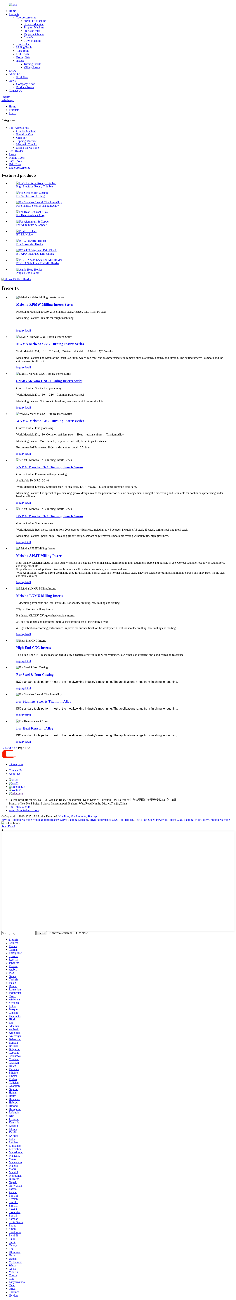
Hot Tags (63, 816)
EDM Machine (32, 40)
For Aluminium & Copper (31, 224)
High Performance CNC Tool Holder (111, 819)
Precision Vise (32, 30)
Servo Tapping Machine (74, 819)
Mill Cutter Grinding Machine (212, 819)
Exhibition (22, 77)
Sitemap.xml (16, 764)
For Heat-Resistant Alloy (30, 215)
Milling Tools (24, 47)
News (12, 80)
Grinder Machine (34, 24)
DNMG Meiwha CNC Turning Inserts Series (49, 516)
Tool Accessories (26, 17)
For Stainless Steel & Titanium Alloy (37, 205)
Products (14, 14)
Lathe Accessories (19, 167)
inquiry (20, 330)
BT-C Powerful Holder (29, 244)
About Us (14, 74)
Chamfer (29, 37)
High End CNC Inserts (33, 648)
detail (28, 330)
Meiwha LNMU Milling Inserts (39, 596)
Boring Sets (23, 57)
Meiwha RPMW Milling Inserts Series (44, 304)
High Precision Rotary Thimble (34, 186)
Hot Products (78, 816)
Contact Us (15, 90)
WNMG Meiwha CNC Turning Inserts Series (50, 421)
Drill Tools (22, 54)
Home (12, 10)
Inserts (20, 60)
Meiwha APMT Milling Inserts (39, 556)
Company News (25, 84)
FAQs (12, 70)
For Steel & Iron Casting (30, 196)
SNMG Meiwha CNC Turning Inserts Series (49, 381)
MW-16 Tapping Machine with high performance (30, 819)
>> (15, 747)
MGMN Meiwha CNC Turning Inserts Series (50, 344)
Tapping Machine (34, 27)
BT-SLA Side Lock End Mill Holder (37, 263)
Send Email (8, 826)
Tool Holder (23, 44)
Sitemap (92, 816)
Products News (25, 87)
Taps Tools (22, 50)
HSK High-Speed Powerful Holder (154, 819)
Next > (9, 747)
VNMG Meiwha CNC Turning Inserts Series (49, 467)
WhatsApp (7, 100)
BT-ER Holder (25, 234)
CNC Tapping (185, 819)
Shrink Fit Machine (35, 20)
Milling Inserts (32, 67)
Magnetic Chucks (34, 34)
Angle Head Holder (27, 272)
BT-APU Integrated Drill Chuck (35, 253)
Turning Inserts (32, 64)
